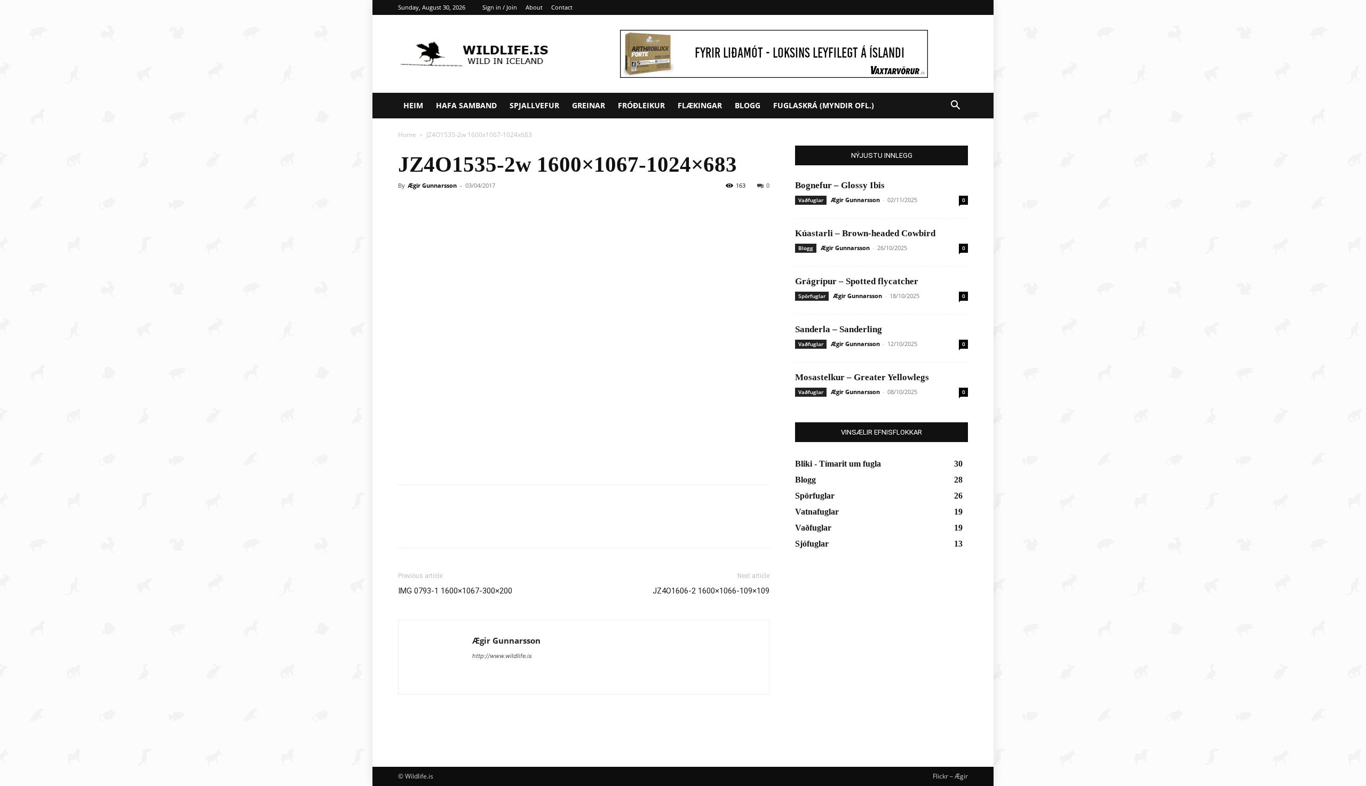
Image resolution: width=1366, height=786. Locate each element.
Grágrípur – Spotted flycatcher (856, 281)
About (534, 7)
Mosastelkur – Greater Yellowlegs (862, 377)
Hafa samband (466, 105)
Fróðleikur (641, 105)
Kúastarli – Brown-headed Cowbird (865, 233)
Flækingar (700, 105)
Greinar (588, 105)
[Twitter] (433, 525)
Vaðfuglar (810, 200)
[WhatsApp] (482, 525)
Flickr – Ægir (950, 776)
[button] (955, 106)
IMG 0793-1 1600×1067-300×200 (455, 591)
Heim (413, 105)
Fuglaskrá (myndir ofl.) (823, 105)
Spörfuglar (811, 296)
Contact (562, 7)
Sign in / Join (499, 7)
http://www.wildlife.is (502, 656)
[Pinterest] (457, 525)
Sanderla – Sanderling (838, 329)
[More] (507, 525)
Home (407, 134)
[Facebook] (408, 525)
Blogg (747, 105)
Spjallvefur (534, 105)
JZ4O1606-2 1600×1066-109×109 (711, 591)
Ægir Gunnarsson (432, 185)
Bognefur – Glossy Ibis (840, 185)
